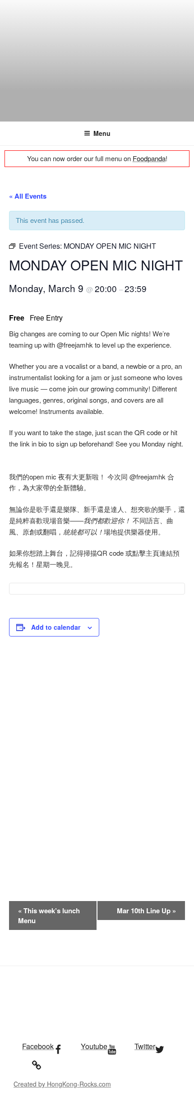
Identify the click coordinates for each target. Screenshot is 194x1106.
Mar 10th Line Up (146, 910)
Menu (102, 133)
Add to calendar (55, 627)
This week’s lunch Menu (49, 915)
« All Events (27, 196)
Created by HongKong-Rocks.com (62, 1083)
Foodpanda (149, 158)
